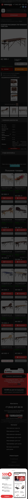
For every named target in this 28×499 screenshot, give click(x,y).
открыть (6, 496)
